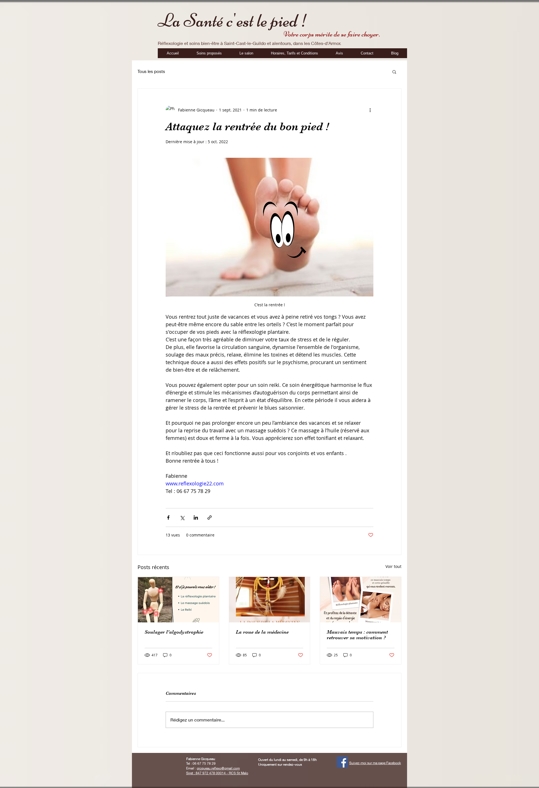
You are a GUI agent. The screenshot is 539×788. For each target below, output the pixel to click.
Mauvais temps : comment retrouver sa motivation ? (357, 634)
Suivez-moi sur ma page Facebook (375, 763)
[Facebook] (342, 762)
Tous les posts (151, 71)
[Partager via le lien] (209, 517)
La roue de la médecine (262, 632)
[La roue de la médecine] (269, 599)
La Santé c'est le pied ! (233, 20)
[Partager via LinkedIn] (195, 517)
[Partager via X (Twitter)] (182, 517)
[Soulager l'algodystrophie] (178, 599)
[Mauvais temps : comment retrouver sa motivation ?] (360, 599)
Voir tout (393, 566)
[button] (394, 71)
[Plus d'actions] (370, 110)
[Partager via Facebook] (168, 517)
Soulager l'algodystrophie (174, 632)
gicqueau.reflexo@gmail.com (218, 768)
